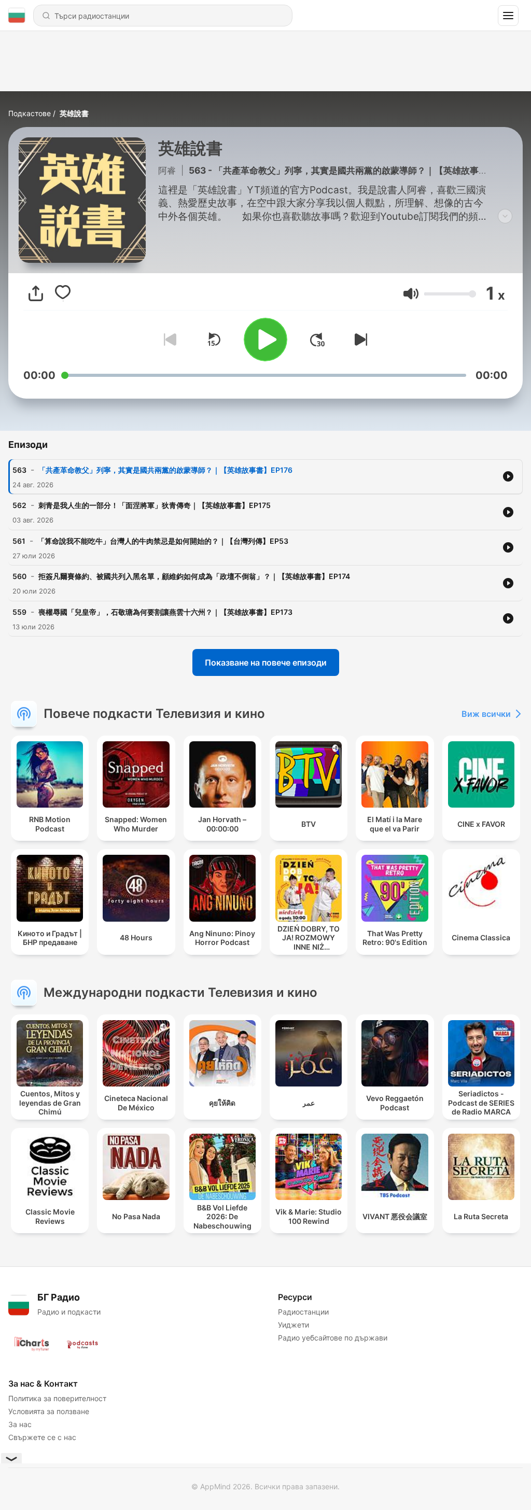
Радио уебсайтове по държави (332, 1337)
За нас (20, 1424)
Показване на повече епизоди (266, 662)
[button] (410, 293)
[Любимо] (62, 293)
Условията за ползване (48, 1411)
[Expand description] (505, 216)
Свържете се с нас (42, 1437)
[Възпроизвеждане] (265, 339)
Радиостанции (303, 1311)
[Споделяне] (35, 293)
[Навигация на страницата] (508, 15)
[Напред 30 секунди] (317, 339)
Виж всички (486, 714)
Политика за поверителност (57, 1398)
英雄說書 (74, 113)
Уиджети (293, 1324)
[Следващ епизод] (358, 339)
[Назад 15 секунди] (213, 339)
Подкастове (29, 113)
